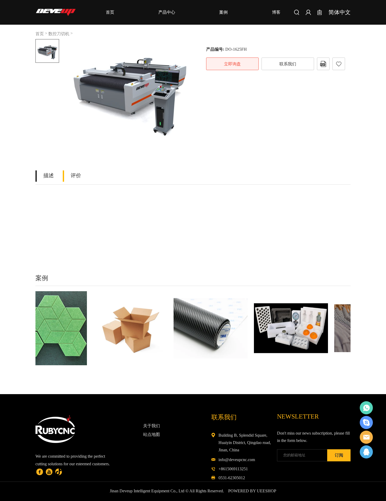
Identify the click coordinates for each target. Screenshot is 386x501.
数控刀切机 (58, 34)
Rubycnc (366, 407)
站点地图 (151, 434)
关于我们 (151, 426)
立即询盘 (232, 64)
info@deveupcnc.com (236, 459)
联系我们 (287, 64)
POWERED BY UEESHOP (252, 491)
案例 (223, 12)
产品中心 (166, 12)
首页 (110, 12)
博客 (276, 12)
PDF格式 (323, 64)
